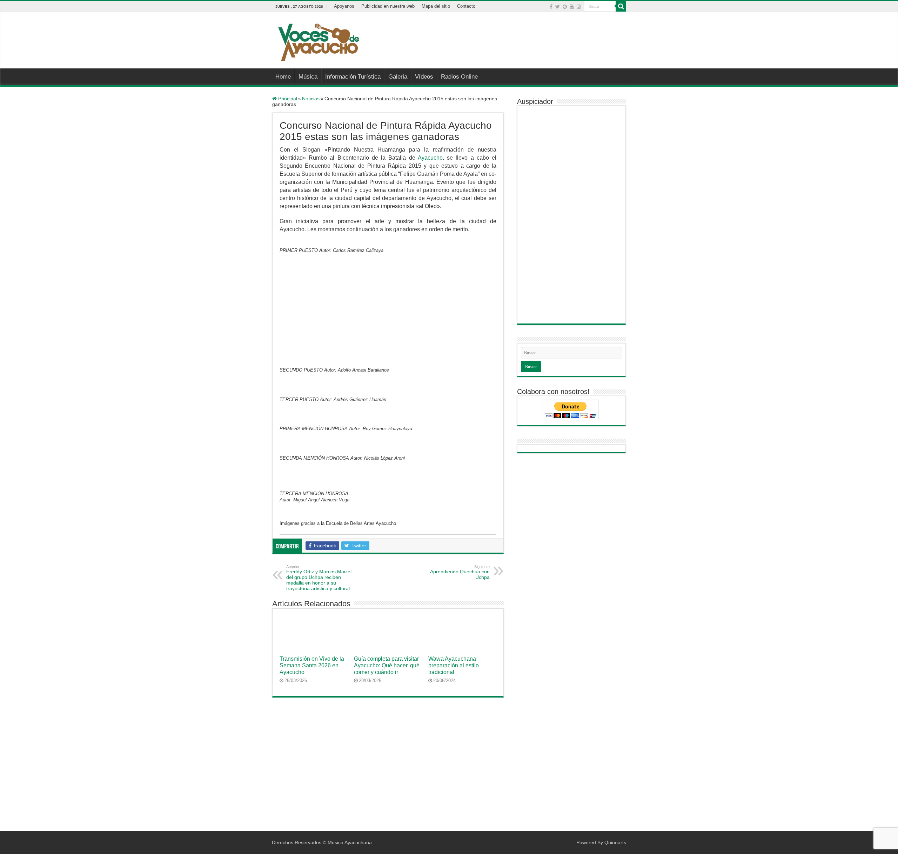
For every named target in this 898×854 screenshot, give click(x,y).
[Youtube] (572, 6)
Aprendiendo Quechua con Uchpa (460, 572)
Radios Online (459, 76)
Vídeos (424, 76)
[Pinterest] (565, 6)
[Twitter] (558, 6)
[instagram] (579, 6)
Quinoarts (615, 842)
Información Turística (353, 76)
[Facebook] (551, 6)
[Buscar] (621, 6)
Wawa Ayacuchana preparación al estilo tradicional (453, 665)
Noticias (311, 98)
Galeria (397, 76)
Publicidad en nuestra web (388, 6)
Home (283, 76)
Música (308, 76)
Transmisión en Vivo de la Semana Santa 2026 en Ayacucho (312, 665)
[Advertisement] (493, 35)
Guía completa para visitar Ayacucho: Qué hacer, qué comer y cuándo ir (387, 665)
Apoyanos (344, 6)
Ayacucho (430, 158)
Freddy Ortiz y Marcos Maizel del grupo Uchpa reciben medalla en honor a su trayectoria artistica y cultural (318, 578)
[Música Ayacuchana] (318, 40)
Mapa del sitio (436, 6)
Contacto (466, 6)
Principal (287, 98)
